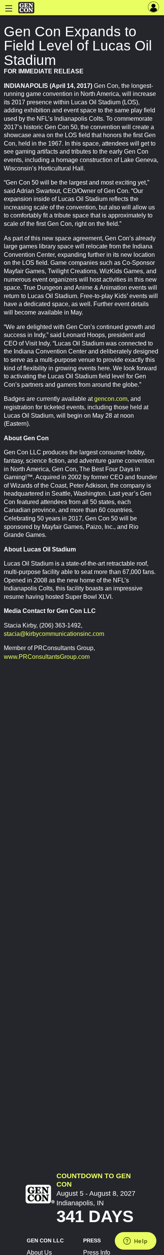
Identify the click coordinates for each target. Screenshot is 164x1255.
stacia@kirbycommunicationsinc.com (54, 634)
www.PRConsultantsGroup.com (47, 656)
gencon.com (110, 399)
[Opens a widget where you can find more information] (135, 1241)
